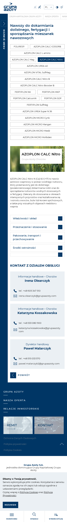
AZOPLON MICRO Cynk (37, 118)
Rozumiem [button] (10, 505)
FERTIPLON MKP (51, 92)
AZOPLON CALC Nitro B (37, 79)
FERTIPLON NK (23, 92)
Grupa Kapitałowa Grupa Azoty (25, 16)
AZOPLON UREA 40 (37, 66)
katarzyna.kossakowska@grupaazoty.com (40, 330)
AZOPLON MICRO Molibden (37, 137)
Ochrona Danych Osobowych (20, 438)
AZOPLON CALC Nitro (51, 59)
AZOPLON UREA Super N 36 (37, 111)
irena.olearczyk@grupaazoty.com (37, 295)
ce (27, 492)
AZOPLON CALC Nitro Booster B (37, 85)
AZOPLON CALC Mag (23, 59)
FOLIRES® (19, 46)
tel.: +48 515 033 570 (29, 358)
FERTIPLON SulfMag (37, 105)
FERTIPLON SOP (53, 98)
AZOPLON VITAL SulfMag (37, 72)
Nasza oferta (52, 16)
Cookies (33, 492)
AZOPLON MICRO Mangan (37, 124)
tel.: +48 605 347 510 (30, 290)
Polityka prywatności (15, 444)
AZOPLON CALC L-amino (37, 53)
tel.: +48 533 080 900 (30, 323)
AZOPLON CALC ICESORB (47, 46)
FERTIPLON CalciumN (24, 98)
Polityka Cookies (12, 450)
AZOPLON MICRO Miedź (37, 130)
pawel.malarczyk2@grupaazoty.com (39, 363)
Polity (23, 492)
